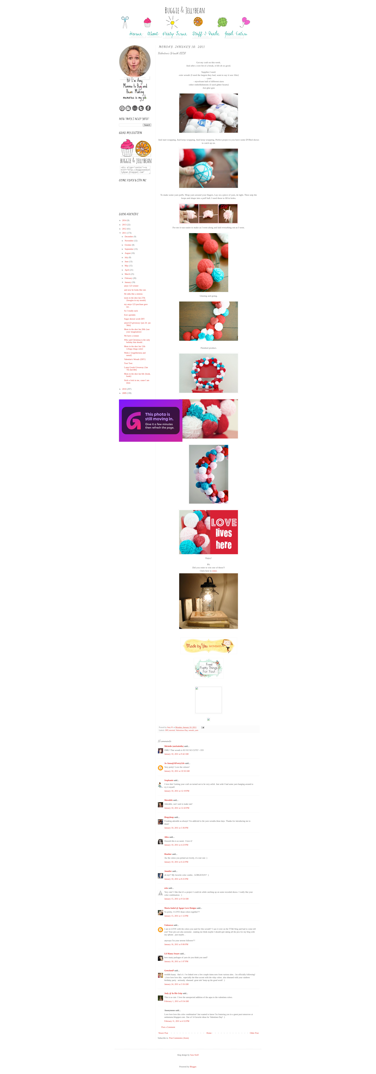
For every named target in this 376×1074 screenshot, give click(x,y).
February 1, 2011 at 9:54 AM (176, 1001)
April (127, 270)
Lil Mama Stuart (171, 954)
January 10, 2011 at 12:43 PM (176, 808)
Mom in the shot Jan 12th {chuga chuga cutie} (134, 347)
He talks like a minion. (133, 294)
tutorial (172, 730)
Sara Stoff (194, 1055)
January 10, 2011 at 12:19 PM (176, 791)
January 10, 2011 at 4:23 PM (176, 845)
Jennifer (168, 871)
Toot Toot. (128, 363)
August (128, 253)
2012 (124, 229)
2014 (124, 220)
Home (209, 1033)
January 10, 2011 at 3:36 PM (176, 828)
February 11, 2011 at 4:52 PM (176, 1021)
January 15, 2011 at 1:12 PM (176, 916)
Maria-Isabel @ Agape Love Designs (180, 908)
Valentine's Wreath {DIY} (135, 359)
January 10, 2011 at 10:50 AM (176, 771)
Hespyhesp (169, 817)
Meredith (168, 800)
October (128, 245)
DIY (166, 730)
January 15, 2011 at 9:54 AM (176, 899)
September (129, 249)
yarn (196, 730)
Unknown (168, 925)
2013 (124, 225)
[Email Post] (203, 727)
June (127, 261)
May (127, 266)
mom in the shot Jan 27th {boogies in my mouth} (135, 299)
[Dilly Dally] (150, 441)
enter (214, 570)
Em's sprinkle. (130, 315)
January (128, 282)
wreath (191, 730)
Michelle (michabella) (174, 746)
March (128, 274)
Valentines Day (182, 730)
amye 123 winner (131, 286)
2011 (124, 233)
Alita (166, 837)
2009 (124, 393)
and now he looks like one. (135, 290)
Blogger (193, 1067)
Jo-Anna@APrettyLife (174, 763)
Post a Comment (168, 1027)
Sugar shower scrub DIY (134, 319)
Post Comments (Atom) (179, 1038)
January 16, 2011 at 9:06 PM (176, 944)
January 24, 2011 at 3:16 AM (176, 984)
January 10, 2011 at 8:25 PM (176, 879)
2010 (124, 389)
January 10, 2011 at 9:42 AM (176, 754)
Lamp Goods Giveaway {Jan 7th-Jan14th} (136, 368)
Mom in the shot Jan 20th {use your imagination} (137, 330)
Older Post (254, 1033)
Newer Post (163, 1033)
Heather (168, 854)
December (129, 236)
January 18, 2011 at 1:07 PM (176, 961)
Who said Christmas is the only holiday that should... (137, 341)
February (129, 278)
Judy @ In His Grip (173, 993)
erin (166, 888)
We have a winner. (131, 336)
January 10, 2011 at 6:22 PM (176, 862)
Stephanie (168, 780)
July (127, 257)
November (129, 241)
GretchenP (169, 970)
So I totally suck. (131, 311)
